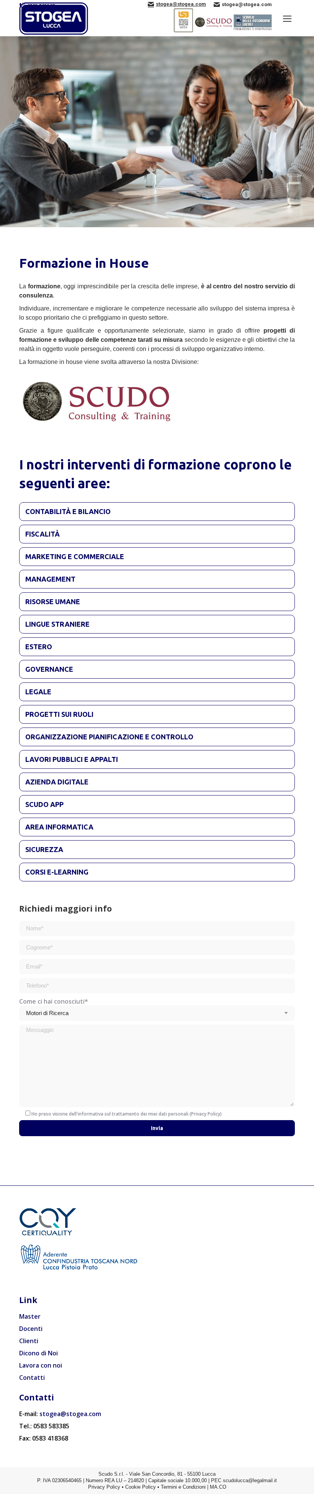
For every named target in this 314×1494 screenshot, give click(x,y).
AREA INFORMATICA (59, 827)
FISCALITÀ (42, 534)
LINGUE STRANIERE (57, 624)
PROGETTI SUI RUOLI (59, 714)
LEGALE (38, 691)
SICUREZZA (44, 849)
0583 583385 (41, 5)
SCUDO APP (44, 804)
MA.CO (218, 1487)
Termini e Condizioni (183, 1487)
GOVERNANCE (49, 669)
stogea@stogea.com (70, 1414)
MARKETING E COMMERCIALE (74, 556)
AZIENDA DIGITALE (56, 782)
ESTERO (38, 646)
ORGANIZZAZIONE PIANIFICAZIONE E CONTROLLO (109, 737)
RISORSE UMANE (52, 601)
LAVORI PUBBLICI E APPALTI (71, 759)
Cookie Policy (140, 1487)
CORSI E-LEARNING (56, 872)
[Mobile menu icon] (287, 18)
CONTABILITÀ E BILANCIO (68, 511)
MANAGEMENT (50, 579)
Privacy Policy (205, 1114)
